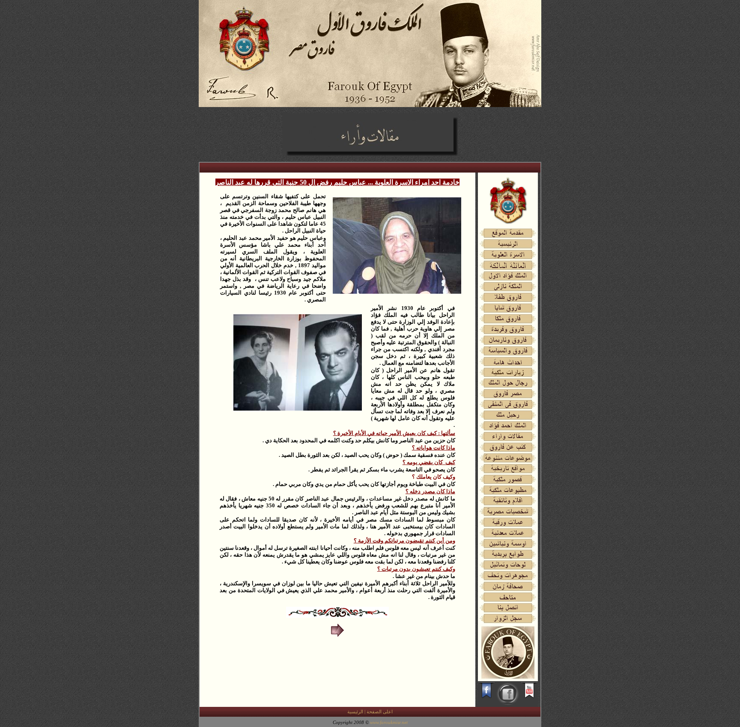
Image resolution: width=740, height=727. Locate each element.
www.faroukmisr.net (389, 722)
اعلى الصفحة (380, 711)
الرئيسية (355, 711)
